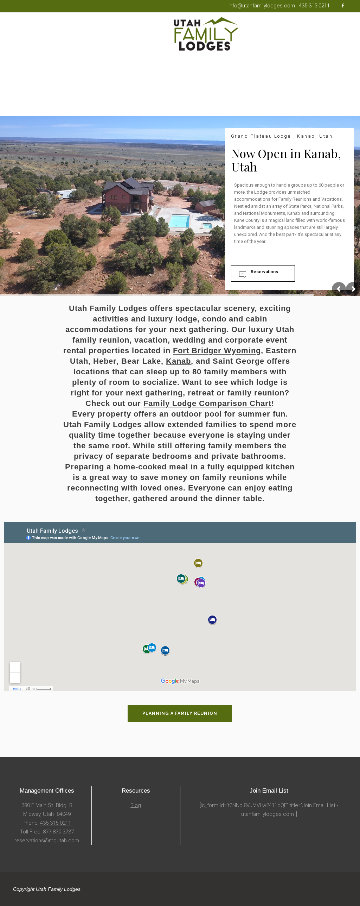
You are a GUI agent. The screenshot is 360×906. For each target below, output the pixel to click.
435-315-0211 (55, 823)
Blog (135, 805)
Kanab (178, 361)
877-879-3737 (58, 832)
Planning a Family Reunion (179, 713)
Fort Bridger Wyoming (217, 350)
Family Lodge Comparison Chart (207, 403)
